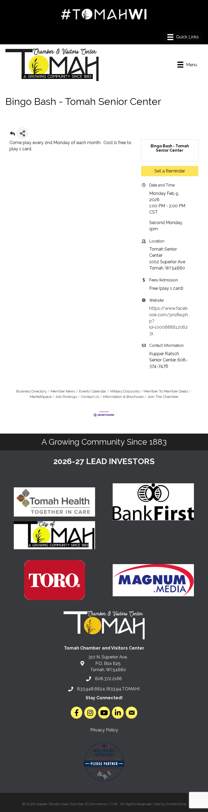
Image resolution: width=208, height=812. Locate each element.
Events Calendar (92, 391)
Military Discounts (124, 391)
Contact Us (90, 396)
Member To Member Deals (166, 391)
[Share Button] (22, 133)
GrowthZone (176, 804)
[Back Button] (12, 134)
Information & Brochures (123, 396)
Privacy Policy (104, 730)
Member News (63, 391)
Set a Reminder (169, 171)
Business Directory (31, 391)
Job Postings (66, 396)
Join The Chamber (163, 396)
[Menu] (183, 37)
